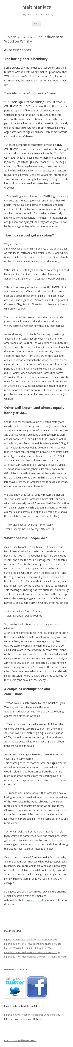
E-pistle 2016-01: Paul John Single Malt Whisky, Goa (31, 939)
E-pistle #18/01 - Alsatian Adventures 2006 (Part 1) (30, 1014)
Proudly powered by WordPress (20, 1040)
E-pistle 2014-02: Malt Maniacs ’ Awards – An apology (32, 952)
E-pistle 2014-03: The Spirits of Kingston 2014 (27, 948)
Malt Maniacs (36, 7)
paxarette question (36, 900)
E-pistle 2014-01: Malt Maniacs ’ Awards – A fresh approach (35, 956)
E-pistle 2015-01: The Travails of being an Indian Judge (32, 943)
